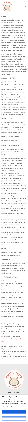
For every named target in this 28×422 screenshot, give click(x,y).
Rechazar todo (14, 418)
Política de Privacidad (11, 406)
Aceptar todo (14, 411)
